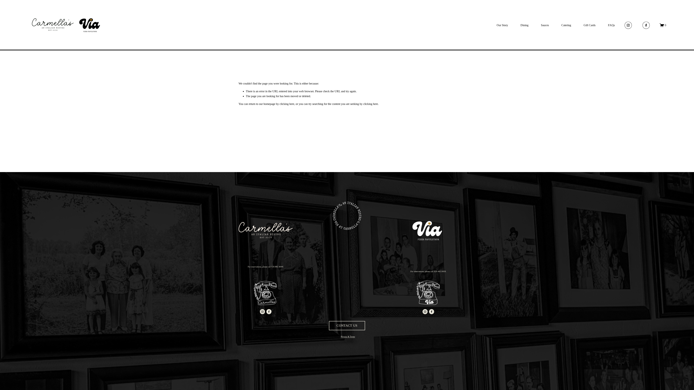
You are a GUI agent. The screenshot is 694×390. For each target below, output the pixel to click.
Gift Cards (590, 25)
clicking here (287, 103)
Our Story (502, 25)
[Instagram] (628, 25)
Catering (566, 25)
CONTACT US (347, 325)
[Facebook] (646, 25)
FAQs (611, 25)
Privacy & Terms (348, 336)
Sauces (545, 25)
